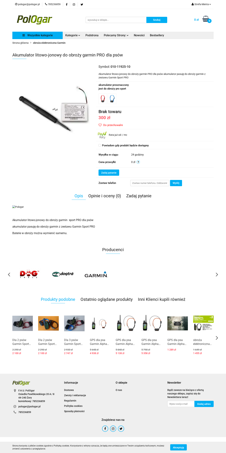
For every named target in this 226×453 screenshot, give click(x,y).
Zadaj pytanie (109, 172)
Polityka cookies (73, 406)
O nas (119, 390)
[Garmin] (96, 274)
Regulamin (70, 400)
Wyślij (176, 183)
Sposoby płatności (74, 411)
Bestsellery (157, 35)
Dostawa (69, 390)
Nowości (139, 35)
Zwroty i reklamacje (75, 395)
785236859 (24, 412)
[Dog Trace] (29, 274)
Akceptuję (178, 447)
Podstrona (92, 35)
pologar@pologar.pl (29, 406)
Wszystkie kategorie (40, 35)
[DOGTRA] (62, 274)
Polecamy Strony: (115, 35)
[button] (71, 383)
